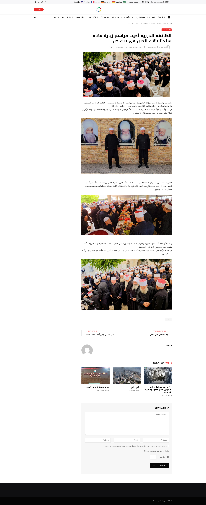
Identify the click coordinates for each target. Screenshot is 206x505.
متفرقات (80, 17)
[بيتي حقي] (127, 375)
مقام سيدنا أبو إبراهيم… (97, 387)
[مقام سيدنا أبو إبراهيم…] (95, 375)
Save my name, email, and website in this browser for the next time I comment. (136, 446)
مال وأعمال (128, 17)
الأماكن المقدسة (166, 29)
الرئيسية (161, 17)
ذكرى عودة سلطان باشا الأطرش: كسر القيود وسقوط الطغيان (158, 390)
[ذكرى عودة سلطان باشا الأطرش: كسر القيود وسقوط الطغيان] (158, 375)
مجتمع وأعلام (116, 17)
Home (170, 23)
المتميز (168, 319)
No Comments (151, 47)
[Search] (35, 17)
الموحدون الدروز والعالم (146, 17)
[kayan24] (98, 9)
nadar (111, 47)
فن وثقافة (105, 17)
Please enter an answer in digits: (156, 451)
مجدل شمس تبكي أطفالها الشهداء (101, 334)
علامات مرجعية (133, 2)
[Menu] (169, 17)
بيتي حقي (135, 387)
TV (55, 17)
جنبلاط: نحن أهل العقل (159, 334)
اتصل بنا (70, 17)
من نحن (61, 17)
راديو (49, 17)
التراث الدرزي (93, 17)
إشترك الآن (39, 9)
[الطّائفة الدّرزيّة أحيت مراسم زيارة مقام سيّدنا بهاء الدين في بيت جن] (126, 74)
